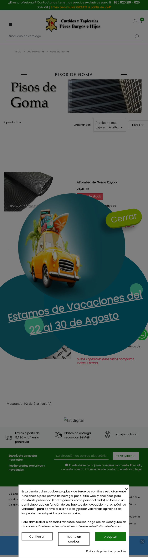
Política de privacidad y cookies (106, 551)
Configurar (37, 536)
